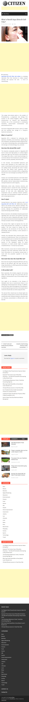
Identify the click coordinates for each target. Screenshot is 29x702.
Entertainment (6, 497)
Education (5, 495)
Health (11, 335)
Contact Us (4, 692)
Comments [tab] (14, 439)
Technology (5, 535)
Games (4, 503)
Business (5, 490)
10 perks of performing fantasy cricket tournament (22, 345)
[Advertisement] (15, 8)
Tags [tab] (23, 439)
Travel (4, 537)
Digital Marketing (7, 493)
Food (4, 501)
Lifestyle (5, 518)
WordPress (12, 698)
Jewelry (4, 514)
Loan (4, 520)
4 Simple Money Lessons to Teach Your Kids (13, 387)
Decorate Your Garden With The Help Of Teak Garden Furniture (18, 474)
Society (4, 530)
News (4, 522)
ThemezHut (3, 700)
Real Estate (5, 526)
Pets (4, 524)
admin (14, 24)
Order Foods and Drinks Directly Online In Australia (7, 345)
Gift (4, 505)
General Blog (11, 697)
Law (4, 516)
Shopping (5, 528)
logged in (12, 358)
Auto (4, 486)
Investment (5, 512)
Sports (4, 533)
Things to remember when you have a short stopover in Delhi (19, 451)
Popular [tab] (5, 439)
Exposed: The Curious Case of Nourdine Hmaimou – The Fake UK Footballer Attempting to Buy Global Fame (14, 376)
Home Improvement (8, 509)
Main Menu (6, 13)
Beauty (4, 488)
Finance (4, 499)
